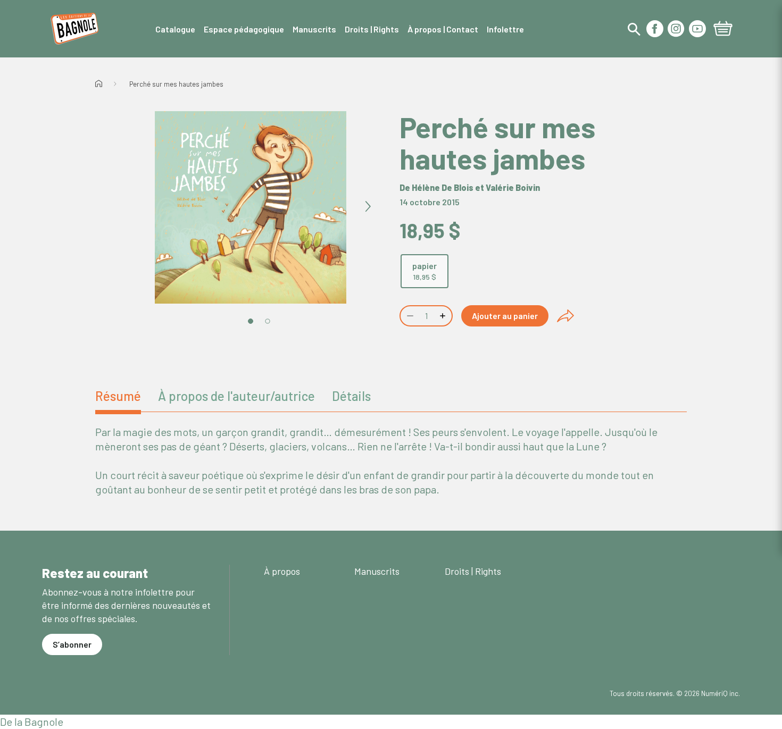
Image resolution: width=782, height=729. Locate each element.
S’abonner (72, 644)
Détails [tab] (351, 396)
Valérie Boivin (513, 187)
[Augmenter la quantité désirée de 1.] (444, 315)
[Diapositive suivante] (367, 207)
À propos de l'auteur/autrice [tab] (236, 396)
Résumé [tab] (118, 396)
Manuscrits (377, 571)
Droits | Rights (473, 571)
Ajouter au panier (505, 316)
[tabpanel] (391, 461)
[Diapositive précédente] (133, 207)
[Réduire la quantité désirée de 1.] (409, 315)
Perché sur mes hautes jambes (176, 84)
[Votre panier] (723, 30)
